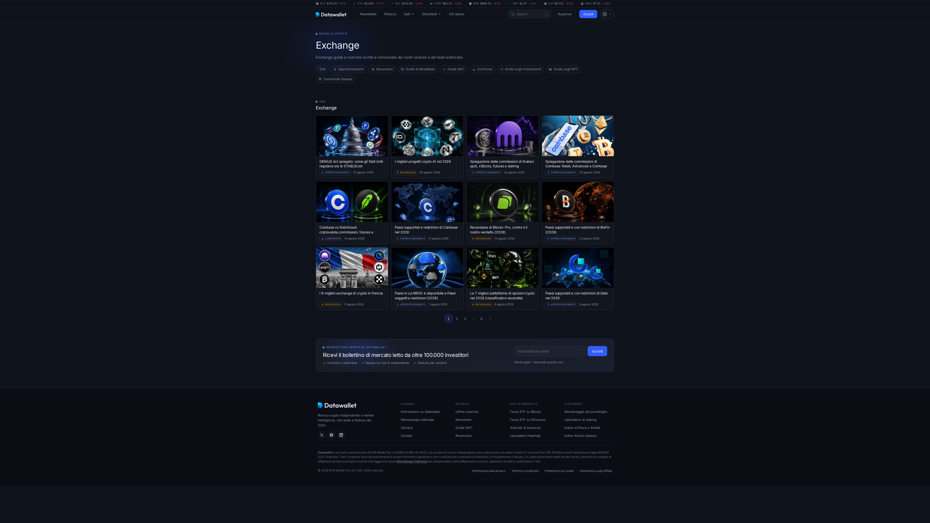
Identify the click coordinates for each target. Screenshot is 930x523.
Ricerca (390, 14)
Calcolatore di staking (581, 420)
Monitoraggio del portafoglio (586, 412)
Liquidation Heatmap (525, 436)
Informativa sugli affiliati (596, 471)
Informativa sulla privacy (489, 471)
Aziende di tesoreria (525, 428)
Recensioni (464, 436)
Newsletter (368, 14)
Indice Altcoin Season (581, 436)
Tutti (322, 69)
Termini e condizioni (525, 471)
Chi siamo (456, 14)
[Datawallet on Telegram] (331, 435)
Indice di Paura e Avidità (582, 428)
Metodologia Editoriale (412, 461)
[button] (607, 14)
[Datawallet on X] (322, 435)
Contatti (406, 436)
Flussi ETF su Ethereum (528, 420)
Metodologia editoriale (417, 420)
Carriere (407, 428)
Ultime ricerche (467, 412)
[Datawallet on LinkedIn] (341, 435)
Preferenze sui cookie (559, 471)
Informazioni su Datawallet (420, 412)
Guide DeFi (464, 428)
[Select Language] (607, 14)
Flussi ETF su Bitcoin (525, 412)
